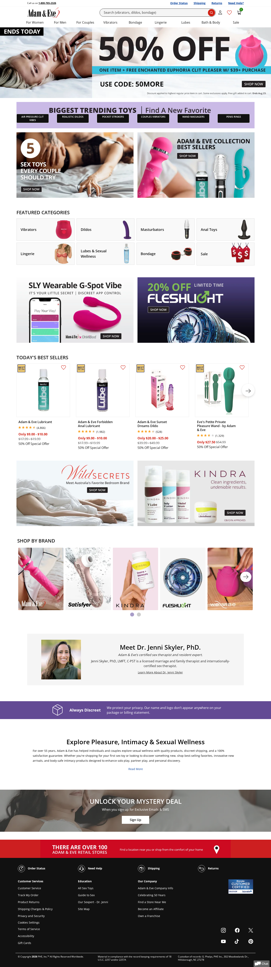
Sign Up (135, 820)
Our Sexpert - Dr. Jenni (93, 902)
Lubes (185, 22)
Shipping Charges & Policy (35, 909)
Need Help (94, 868)
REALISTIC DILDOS (73, 116)
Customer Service (29, 888)
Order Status (179, 3)
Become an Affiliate (151, 909)
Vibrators (110, 22)
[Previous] (25, 577)
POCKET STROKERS (113, 116)
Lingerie (161, 22)
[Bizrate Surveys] (247, 891)
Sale (236, 22)
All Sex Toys (85, 888)
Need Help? (236, 3)
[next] (248, 390)
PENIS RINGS (233, 116)
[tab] (132, 614)
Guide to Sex (86, 895)
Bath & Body (211, 22)
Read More (135, 769)
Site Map (84, 909)
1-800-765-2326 (47, 3)
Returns (216, 3)
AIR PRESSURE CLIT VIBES (32, 118)
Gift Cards (24, 943)
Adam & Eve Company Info (155, 888)
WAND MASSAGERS (193, 116)
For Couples (85, 22)
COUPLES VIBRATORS (153, 116)
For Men (60, 22)
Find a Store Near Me (152, 902)
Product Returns (28, 902)
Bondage (135, 22)
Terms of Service (29, 929)
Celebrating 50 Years (151, 895)
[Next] (245, 577)
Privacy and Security (31, 916)
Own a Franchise (149, 916)
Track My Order (28, 895)
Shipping (200, 3)
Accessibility (26, 936)
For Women (35, 22)
